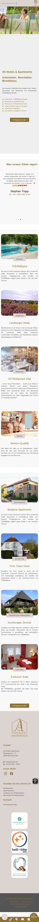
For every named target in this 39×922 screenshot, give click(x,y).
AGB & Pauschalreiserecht (20, 904)
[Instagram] (5, 773)
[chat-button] (5, 917)
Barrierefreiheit (21, 907)
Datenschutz (26, 901)
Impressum (14, 901)
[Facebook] (11, 773)
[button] (2, 193)
